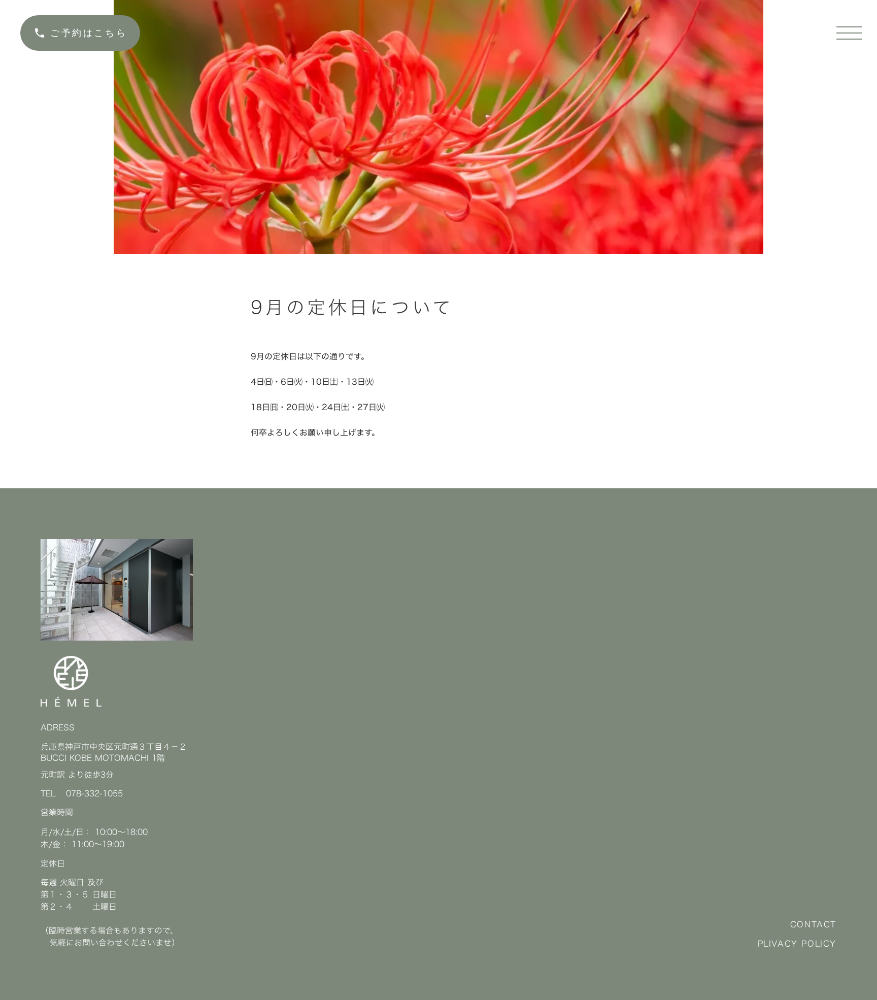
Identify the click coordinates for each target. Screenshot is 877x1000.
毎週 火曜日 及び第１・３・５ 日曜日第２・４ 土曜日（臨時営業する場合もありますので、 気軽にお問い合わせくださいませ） (110, 913)
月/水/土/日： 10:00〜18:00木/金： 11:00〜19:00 (94, 838)
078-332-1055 (94, 793)
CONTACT (813, 924)
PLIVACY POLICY (797, 943)
